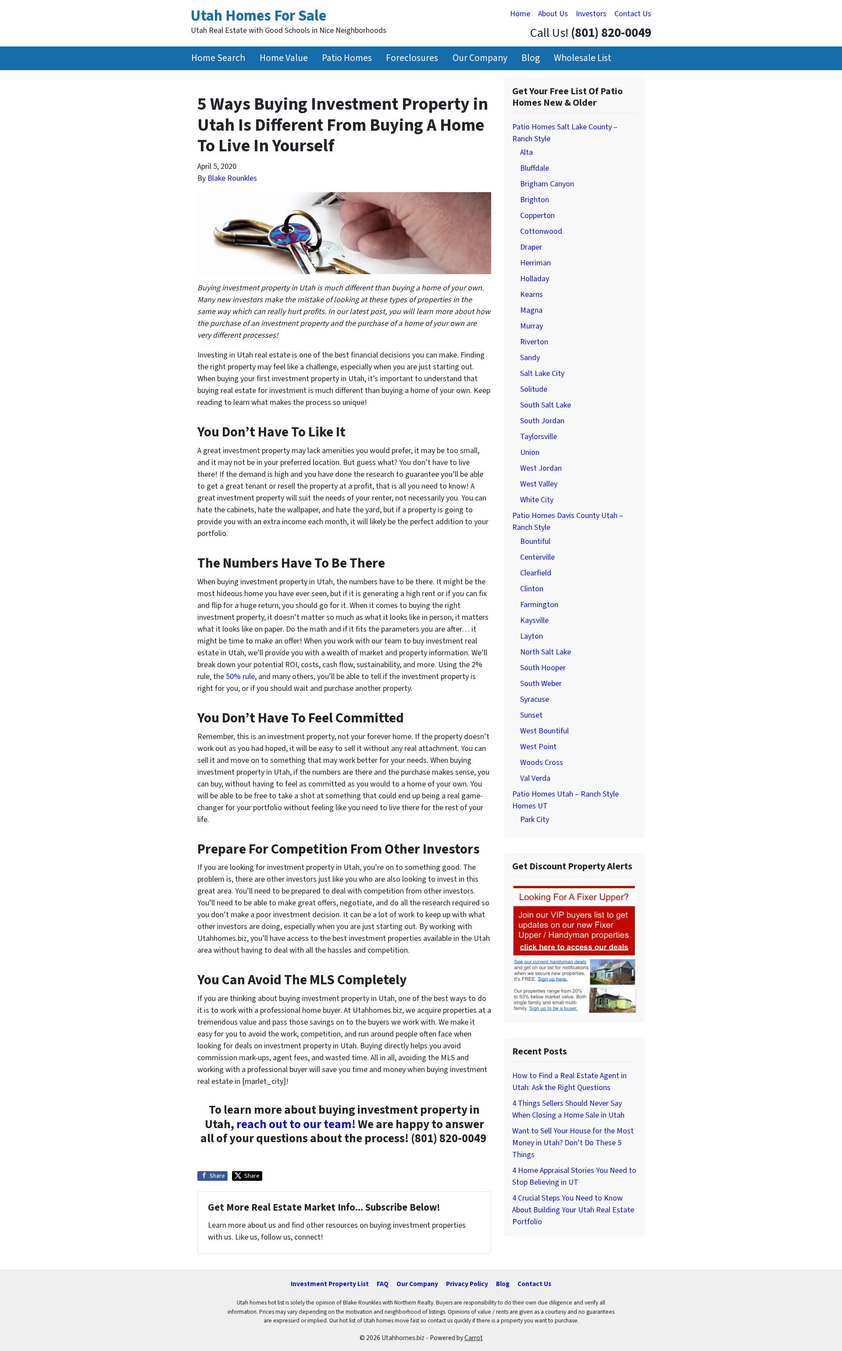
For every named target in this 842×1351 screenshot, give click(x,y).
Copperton (537, 215)
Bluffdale (534, 168)
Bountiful (535, 541)
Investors (591, 13)
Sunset (531, 715)
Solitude (533, 389)
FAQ (383, 1284)
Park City (534, 819)
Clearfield (535, 573)
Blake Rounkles (232, 178)
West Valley (538, 484)
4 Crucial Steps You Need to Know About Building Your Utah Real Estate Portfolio (573, 1210)
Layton (531, 636)
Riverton (534, 341)
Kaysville (534, 620)
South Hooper (543, 667)
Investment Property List (330, 1284)
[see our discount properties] (574, 949)
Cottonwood (541, 231)
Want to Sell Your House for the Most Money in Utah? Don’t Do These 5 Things (573, 1143)
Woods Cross (541, 762)
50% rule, (241, 676)
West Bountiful (544, 731)
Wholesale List (582, 58)
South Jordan (542, 420)
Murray (531, 326)
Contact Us (632, 13)
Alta (526, 152)
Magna (531, 310)
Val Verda (535, 778)
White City (536, 499)
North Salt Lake (545, 652)
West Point (538, 746)
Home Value (284, 58)
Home (520, 13)
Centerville (537, 557)
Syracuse (534, 699)
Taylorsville (538, 436)
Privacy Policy (467, 1284)
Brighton (534, 199)
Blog (530, 58)
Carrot (473, 1338)
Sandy (530, 357)
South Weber (541, 683)
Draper (531, 247)
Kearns (531, 294)
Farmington (539, 604)
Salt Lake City (542, 373)
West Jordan (541, 468)
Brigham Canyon (547, 184)
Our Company (480, 58)
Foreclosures (412, 58)
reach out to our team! (296, 1124)
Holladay (534, 278)
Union (529, 452)
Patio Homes (347, 58)
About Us (553, 13)
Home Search (218, 58)
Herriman (535, 262)
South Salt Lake (545, 405)
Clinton (531, 588)
